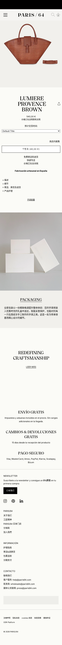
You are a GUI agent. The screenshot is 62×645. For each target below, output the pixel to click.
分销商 (6, 528)
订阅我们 (10, 490)
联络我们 (7, 575)
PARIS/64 (14, 632)
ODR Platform (9, 622)
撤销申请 (46, 618)
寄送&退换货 (9, 551)
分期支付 (7, 560)
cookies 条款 (27, 618)
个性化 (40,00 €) (30, 149)
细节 (6, 183)
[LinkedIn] (21, 500)
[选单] (5, 15)
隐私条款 (16, 618)
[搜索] (53, 15)
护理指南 (7, 547)
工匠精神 (7, 519)
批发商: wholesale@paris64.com (19, 584)
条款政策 (37, 618)
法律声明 (6, 618)
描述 (6, 180)
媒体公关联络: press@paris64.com (20, 588)
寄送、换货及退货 (12, 187)
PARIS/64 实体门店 (12, 524)
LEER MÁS (31, 366)
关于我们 (7, 515)
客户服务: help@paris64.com (17, 579)
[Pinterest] (13, 500)
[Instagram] (5, 500)
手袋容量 (31, 200)
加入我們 (7, 532)
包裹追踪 (7, 556)
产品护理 (8, 191)
